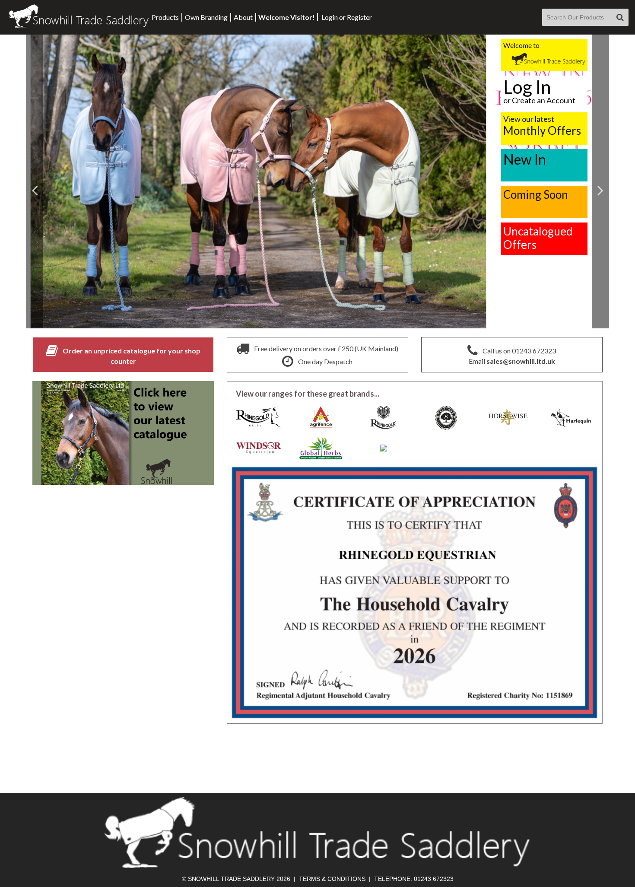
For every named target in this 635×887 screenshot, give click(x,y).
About (243, 17)
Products (165, 17)
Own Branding (206, 17)
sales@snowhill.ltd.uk (520, 361)
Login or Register (346, 17)
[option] (317, 181)
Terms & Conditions (332, 878)
